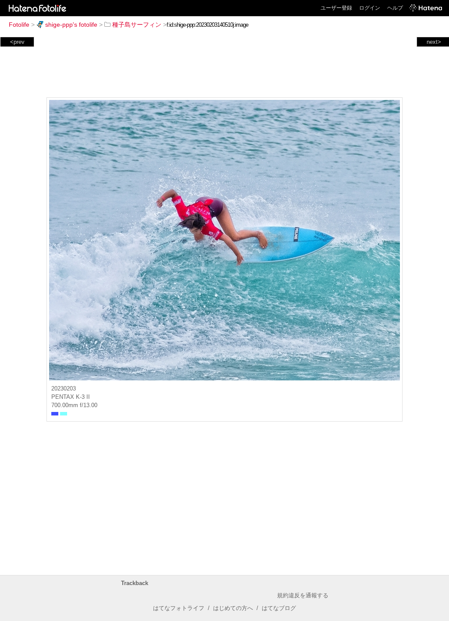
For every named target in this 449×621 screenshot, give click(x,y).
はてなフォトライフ (178, 608)
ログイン (369, 8)
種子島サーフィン (136, 24)
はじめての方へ (233, 608)
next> (434, 42)
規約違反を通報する (302, 595)
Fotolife (19, 24)
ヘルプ (395, 8)
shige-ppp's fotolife (71, 24)
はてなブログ (279, 608)
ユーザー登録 (336, 8)
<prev (17, 42)
